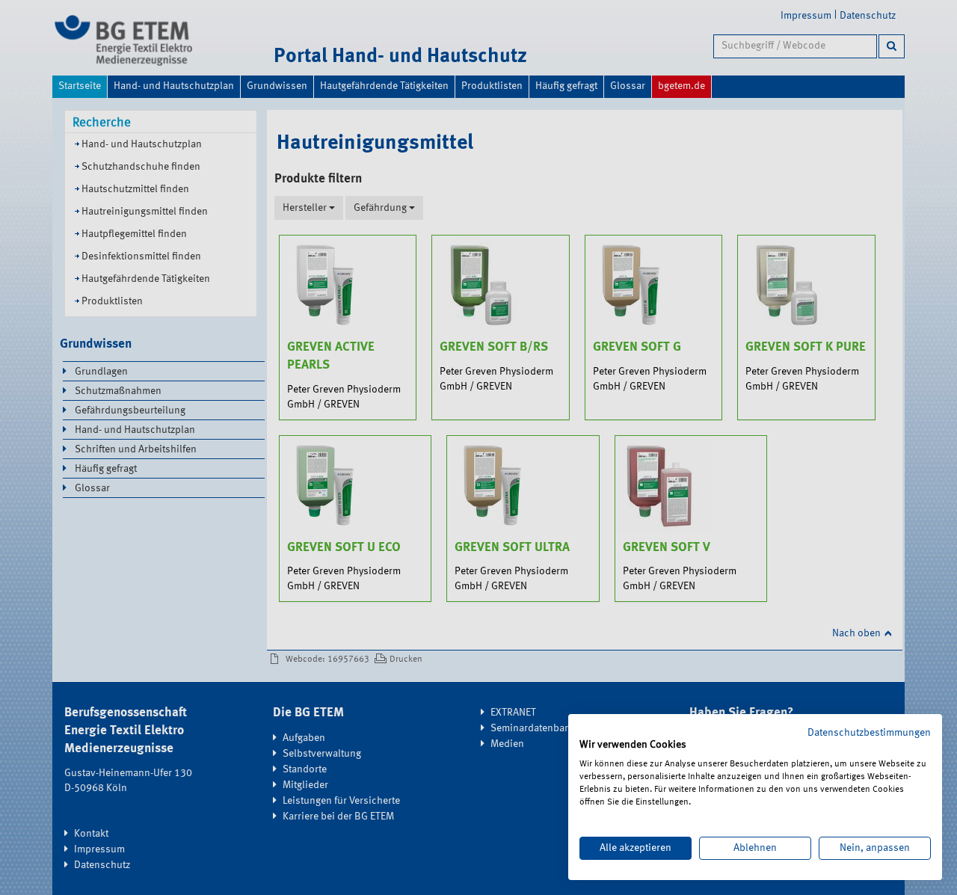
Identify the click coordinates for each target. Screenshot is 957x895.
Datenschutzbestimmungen (869, 733)
